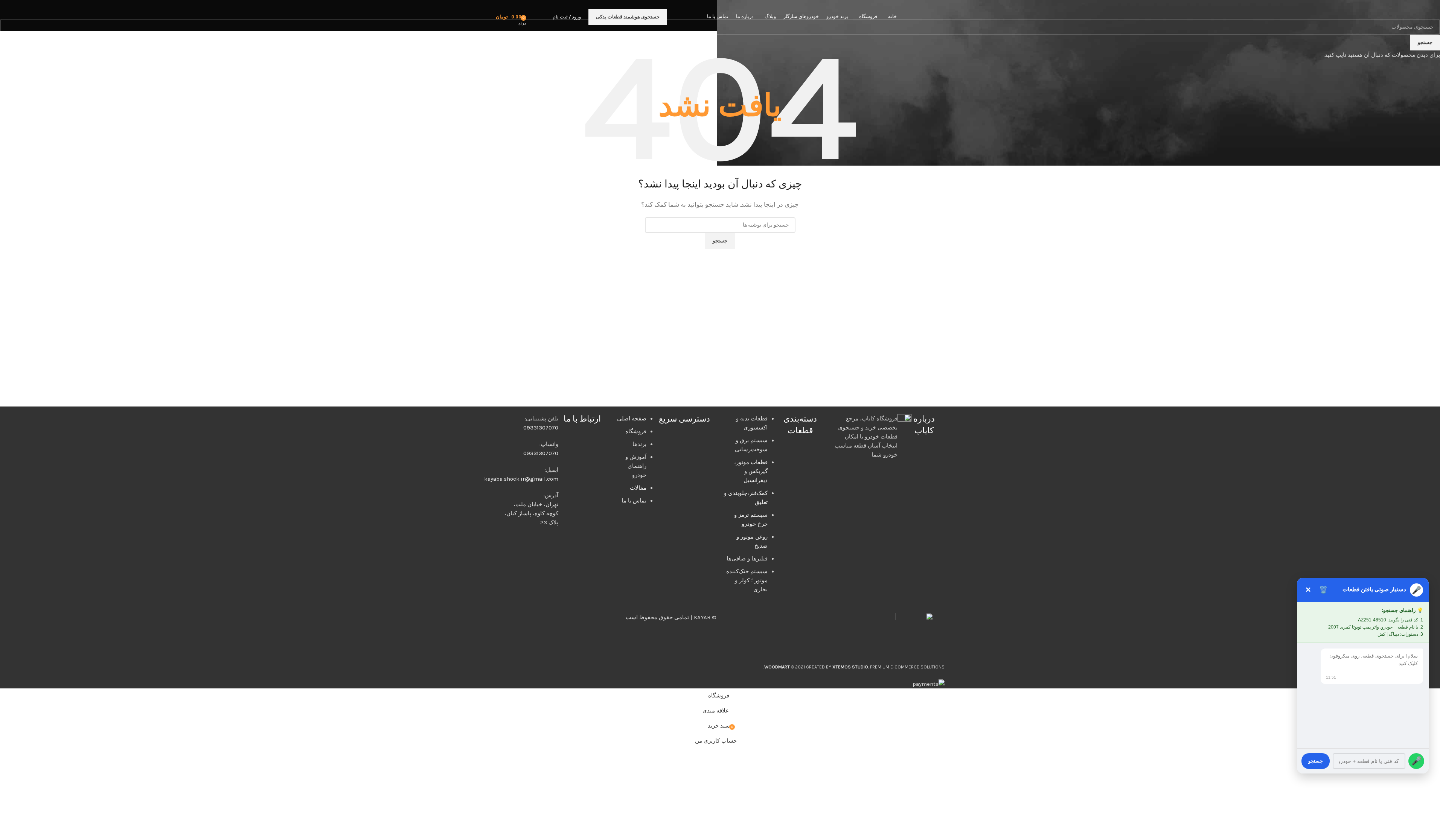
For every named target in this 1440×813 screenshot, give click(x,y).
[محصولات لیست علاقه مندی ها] (534, 16)
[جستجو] (545, 16)
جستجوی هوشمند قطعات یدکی (628, 17)
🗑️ (1323, 590)
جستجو (1315, 761)
